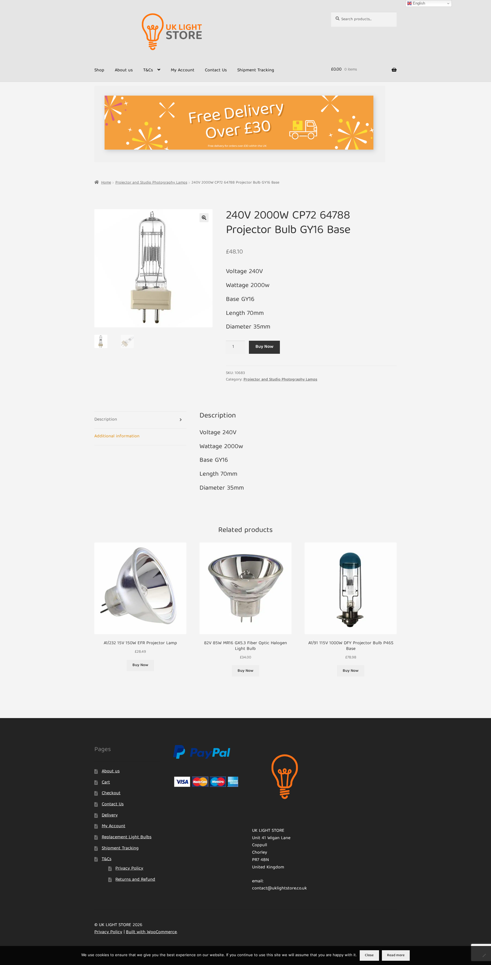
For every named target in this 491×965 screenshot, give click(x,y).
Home (106, 182)
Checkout (111, 793)
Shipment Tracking (255, 70)
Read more (396, 955)
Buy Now (264, 347)
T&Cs (148, 70)
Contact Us (216, 70)
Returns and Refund (135, 880)
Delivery (110, 816)
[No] (484, 955)
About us (124, 70)
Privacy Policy (129, 869)
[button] (204, 217)
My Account (182, 70)
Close (369, 955)
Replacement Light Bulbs (126, 837)
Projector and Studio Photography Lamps (151, 182)
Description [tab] (105, 420)
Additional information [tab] (117, 436)
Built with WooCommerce (151, 932)
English (418, 3)
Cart (106, 783)
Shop (99, 70)
